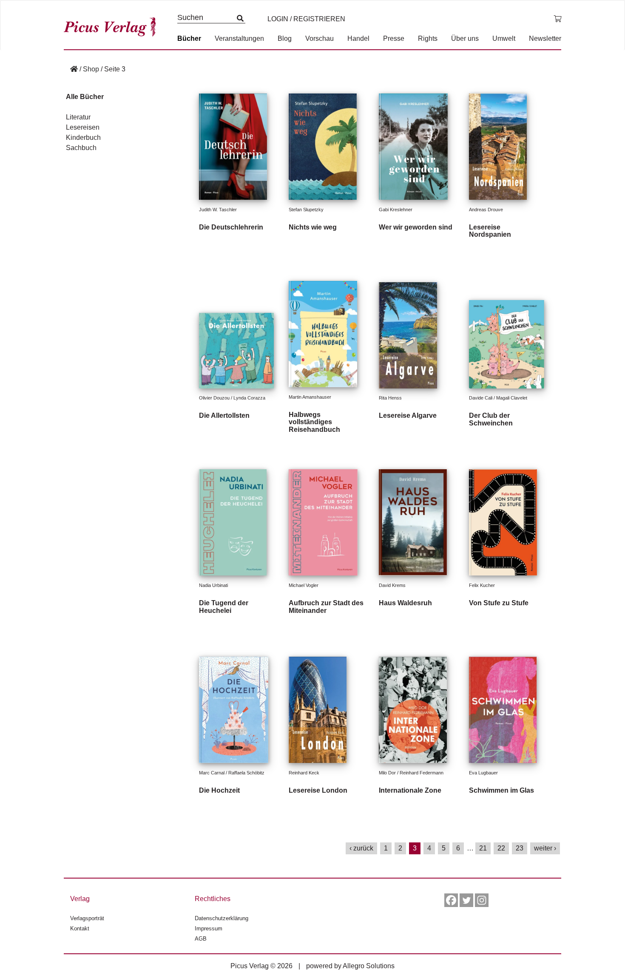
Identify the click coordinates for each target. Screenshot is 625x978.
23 (519, 848)
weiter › (545, 848)
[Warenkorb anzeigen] (557, 19)
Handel (358, 38)
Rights (428, 38)
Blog (285, 38)
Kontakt (79, 928)
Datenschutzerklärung (221, 918)
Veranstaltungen (239, 38)
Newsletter (545, 38)
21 (483, 848)
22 (501, 848)
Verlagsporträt (87, 918)
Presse (393, 38)
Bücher (189, 38)
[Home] (74, 69)
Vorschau (319, 38)
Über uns (465, 38)
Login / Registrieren (306, 19)
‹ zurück (361, 848)
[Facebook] (451, 900)
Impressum (208, 928)
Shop (91, 69)
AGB (201, 938)
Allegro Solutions (369, 965)
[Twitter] (466, 900)
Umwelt (503, 38)
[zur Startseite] (112, 25)
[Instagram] (482, 900)
